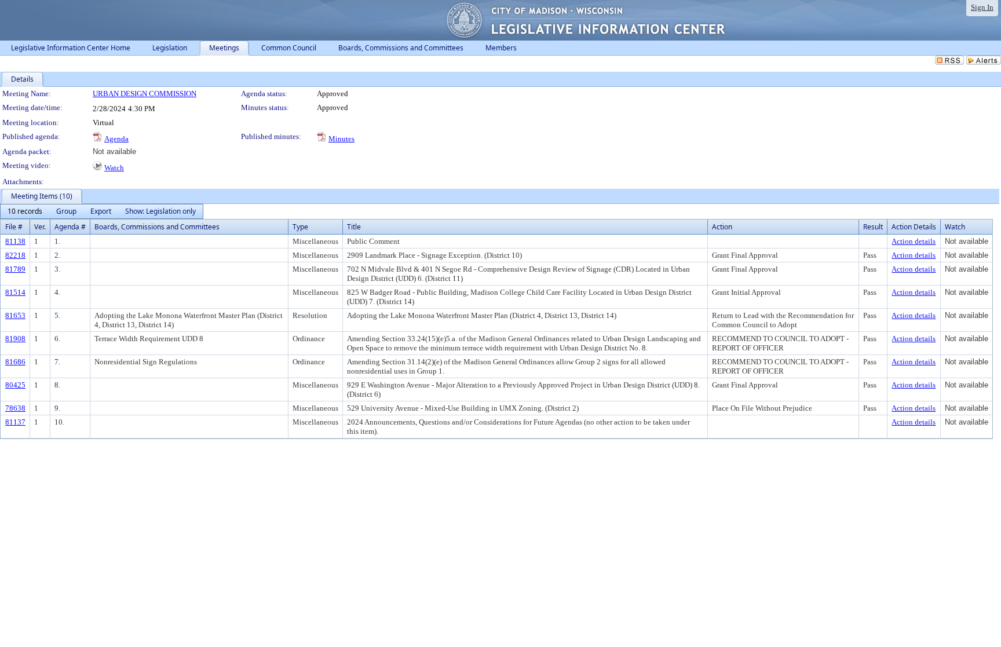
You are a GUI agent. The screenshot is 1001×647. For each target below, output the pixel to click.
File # (14, 227)
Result (873, 227)
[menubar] (101, 211)
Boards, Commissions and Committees (157, 227)
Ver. (40, 227)
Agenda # (70, 227)
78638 (15, 408)
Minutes (341, 138)
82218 (15, 255)
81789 (15, 269)
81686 (15, 361)
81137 (15, 422)
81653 (15, 315)
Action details (914, 241)
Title (354, 227)
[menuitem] (25, 211)
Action (722, 227)
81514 (15, 292)
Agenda (116, 138)
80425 (15, 385)
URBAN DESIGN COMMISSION (144, 93)
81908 (15, 338)
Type (300, 227)
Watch (114, 167)
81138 (15, 241)
